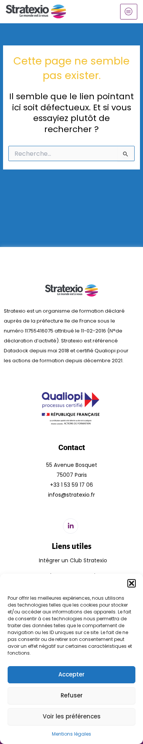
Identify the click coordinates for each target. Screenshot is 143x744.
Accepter (71, 674)
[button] (131, 583)
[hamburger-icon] (128, 11)
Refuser (72, 695)
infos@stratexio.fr (71, 495)
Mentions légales (71, 734)
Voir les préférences (72, 716)
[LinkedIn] (70, 526)
